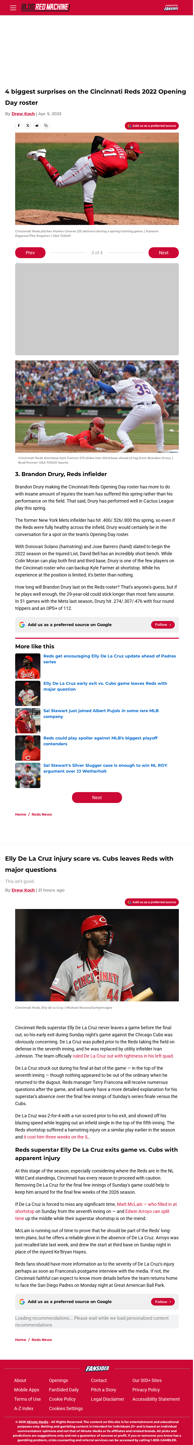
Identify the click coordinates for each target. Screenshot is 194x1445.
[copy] (46, 125)
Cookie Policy (62, 1399)
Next (163, 252)
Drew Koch (23, 113)
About (20, 1380)
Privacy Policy (146, 1389)
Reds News (42, 814)
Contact (99, 1380)
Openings (58, 1380)
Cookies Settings (66, 1408)
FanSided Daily (64, 1389)
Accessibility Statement (156, 1399)
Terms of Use (27, 1399)
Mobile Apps (26, 1389)
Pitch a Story (103, 1389)
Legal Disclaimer (107, 1399)
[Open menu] (13, 8)
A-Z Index (23, 1408)
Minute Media (37, 1422)
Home (20, 814)
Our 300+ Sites (147, 1380)
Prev (30, 252)
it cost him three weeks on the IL (56, 1137)
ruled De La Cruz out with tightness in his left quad (123, 1056)
